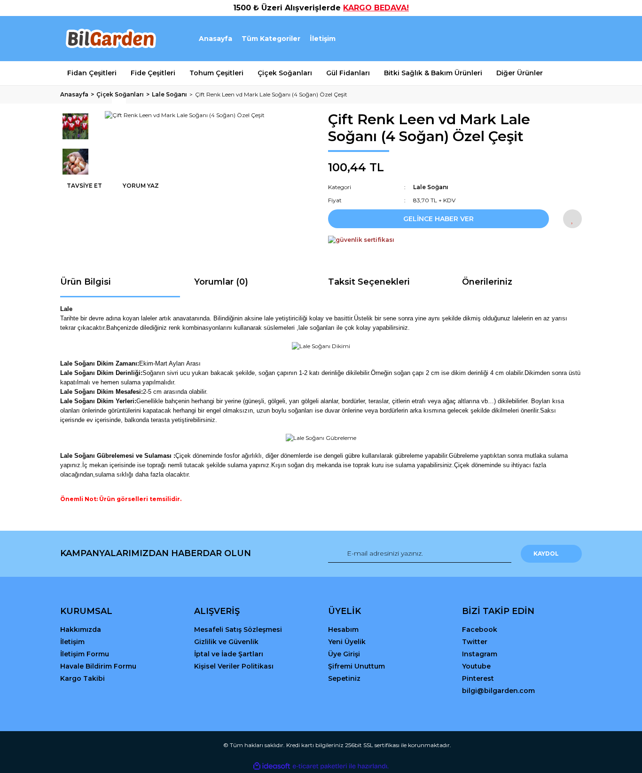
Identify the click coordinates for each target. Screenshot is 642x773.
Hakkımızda (80, 629)
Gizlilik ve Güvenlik (226, 642)
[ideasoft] (271, 766)
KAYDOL (546, 553)
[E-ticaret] (319, 766)
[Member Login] (522, 38)
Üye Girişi (344, 654)
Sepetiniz (344, 678)
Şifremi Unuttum (356, 666)
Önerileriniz (487, 282)
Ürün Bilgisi (85, 282)
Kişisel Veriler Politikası (234, 666)
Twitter (474, 642)
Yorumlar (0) (221, 282)
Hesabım (343, 629)
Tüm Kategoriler (271, 38)
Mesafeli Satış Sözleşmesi (238, 629)
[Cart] (570, 38)
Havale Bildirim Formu (98, 666)
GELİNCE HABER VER (438, 219)
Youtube (476, 666)
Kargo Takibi (82, 678)
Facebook (479, 629)
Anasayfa (215, 38)
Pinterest (478, 678)
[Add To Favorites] (572, 218)
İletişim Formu (84, 654)
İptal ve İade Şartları (228, 654)
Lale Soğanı (430, 187)
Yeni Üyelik (347, 642)
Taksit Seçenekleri (369, 282)
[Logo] (110, 38)
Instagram (479, 654)
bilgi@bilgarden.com (498, 690)
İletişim (323, 38)
